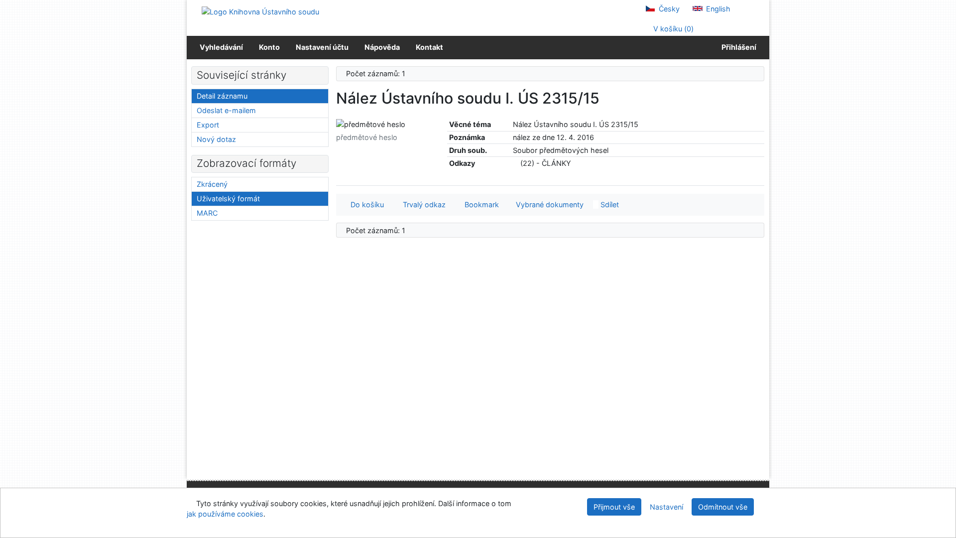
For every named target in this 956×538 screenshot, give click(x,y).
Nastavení (666, 507)
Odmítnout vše (722, 507)
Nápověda (382, 47)
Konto (269, 47)
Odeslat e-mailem (226, 110)
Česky (668, 8)
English (717, 8)
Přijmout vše (614, 507)
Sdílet (608, 204)
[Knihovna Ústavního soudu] (260, 11)
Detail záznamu (222, 96)
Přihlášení (737, 47)
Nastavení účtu (322, 47)
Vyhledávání (221, 47)
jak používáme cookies (225, 514)
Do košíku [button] (365, 204)
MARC (207, 213)
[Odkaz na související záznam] (515, 163)
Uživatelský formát (228, 198)
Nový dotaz (216, 139)
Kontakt (429, 47)
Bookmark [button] (480, 204)
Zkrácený (212, 184)
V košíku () (672, 28)
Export (208, 125)
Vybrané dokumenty (549, 204)
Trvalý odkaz (422, 204)
